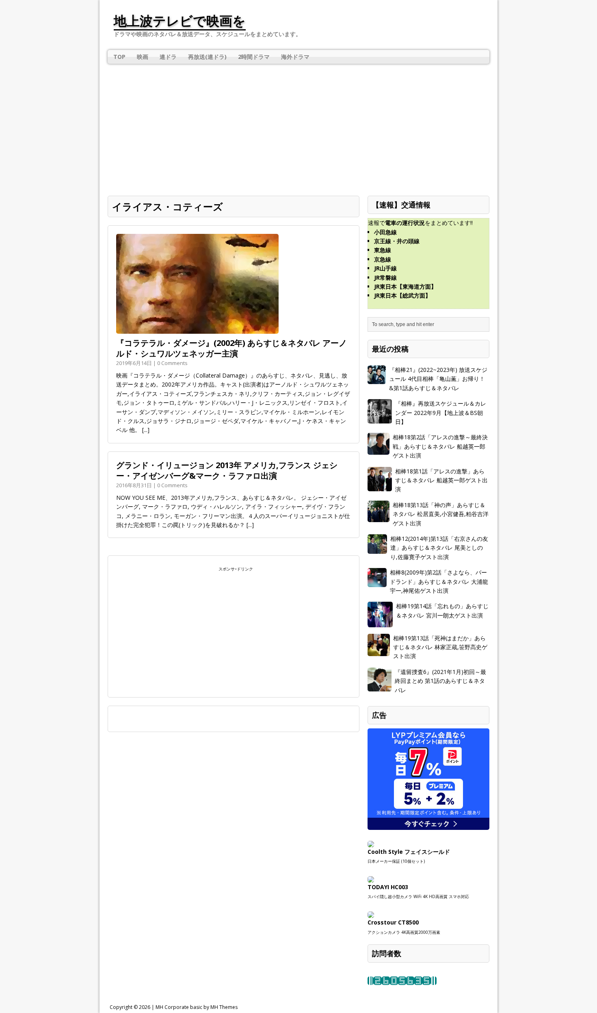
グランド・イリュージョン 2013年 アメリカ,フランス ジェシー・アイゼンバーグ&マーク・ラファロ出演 (226, 470)
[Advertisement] (299, 127)
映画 (142, 56)
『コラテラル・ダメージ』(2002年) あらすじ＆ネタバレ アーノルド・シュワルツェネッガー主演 (231, 348)
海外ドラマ (295, 56)
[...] (145, 430)
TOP (119, 56)
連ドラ (168, 56)
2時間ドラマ (254, 56)
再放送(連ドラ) (207, 56)
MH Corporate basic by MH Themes (197, 1007)
